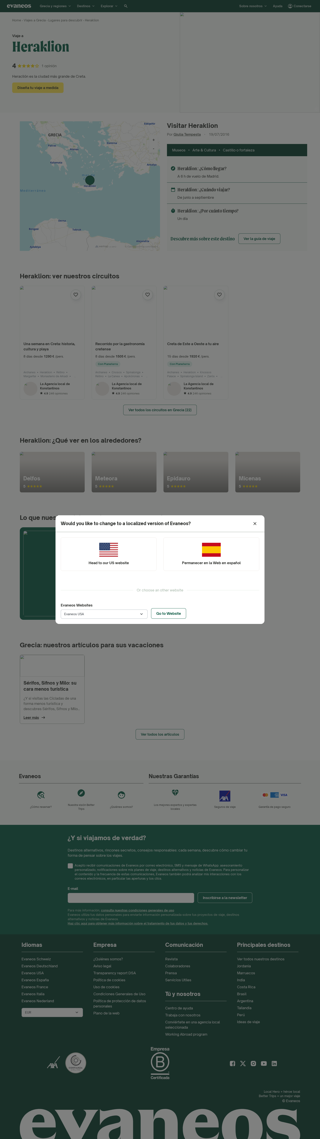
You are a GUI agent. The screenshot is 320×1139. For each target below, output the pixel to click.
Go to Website (168, 613)
